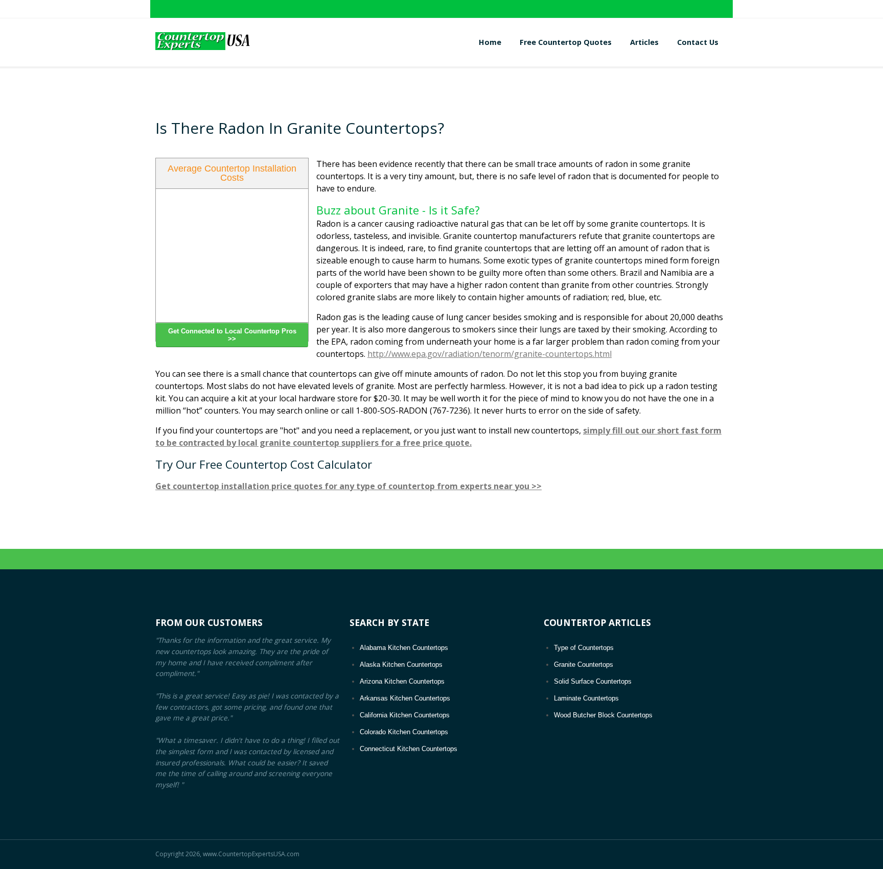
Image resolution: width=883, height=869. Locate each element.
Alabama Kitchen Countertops (404, 647)
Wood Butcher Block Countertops (603, 715)
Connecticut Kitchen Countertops (408, 749)
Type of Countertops (584, 647)
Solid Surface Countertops (593, 681)
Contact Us (697, 42)
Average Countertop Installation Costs (232, 173)
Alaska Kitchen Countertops (401, 664)
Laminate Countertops (586, 698)
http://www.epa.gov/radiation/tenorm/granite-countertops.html (489, 353)
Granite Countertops (583, 664)
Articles (644, 42)
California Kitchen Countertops (405, 715)
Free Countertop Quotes (566, 42)
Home (490, 42)
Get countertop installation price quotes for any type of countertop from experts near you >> (348, 486)
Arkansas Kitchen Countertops (405, 698)
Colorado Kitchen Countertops (404, 732)
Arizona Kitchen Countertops (402, 681)
